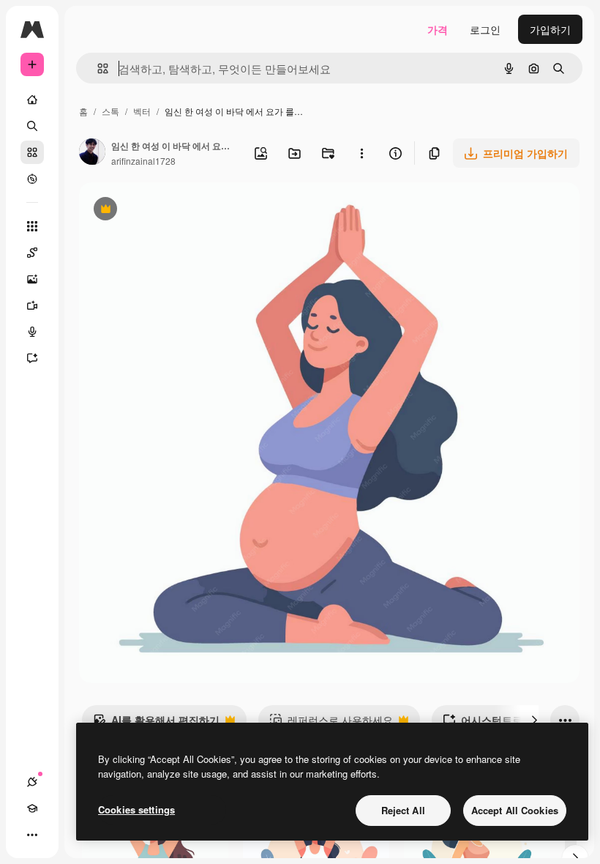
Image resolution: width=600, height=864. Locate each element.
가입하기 (550, 29)
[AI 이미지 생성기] (32, 279)
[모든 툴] (32, 226)
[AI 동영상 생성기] (32, 305)
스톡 (110, 111)
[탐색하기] (32, 178)
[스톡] (32, 152)
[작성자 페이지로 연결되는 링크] (92, 153)
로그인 (485, 29)
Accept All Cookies (514, 810)
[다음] (534, 719)
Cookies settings (136, 809)
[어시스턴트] (32, 358)
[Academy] (32, 808)
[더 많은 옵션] (361, 153)
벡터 (142, 111)
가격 (437, 29)
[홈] (32, 99)
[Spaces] (32, 252)
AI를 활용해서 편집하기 (156, 723)
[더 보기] (32, 834)
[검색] (32, 126)
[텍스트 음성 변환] (32, 331)
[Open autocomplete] (97, 68)
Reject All (403, 810)
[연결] (32, 782)
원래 (163, 210)
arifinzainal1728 (143, 160)
